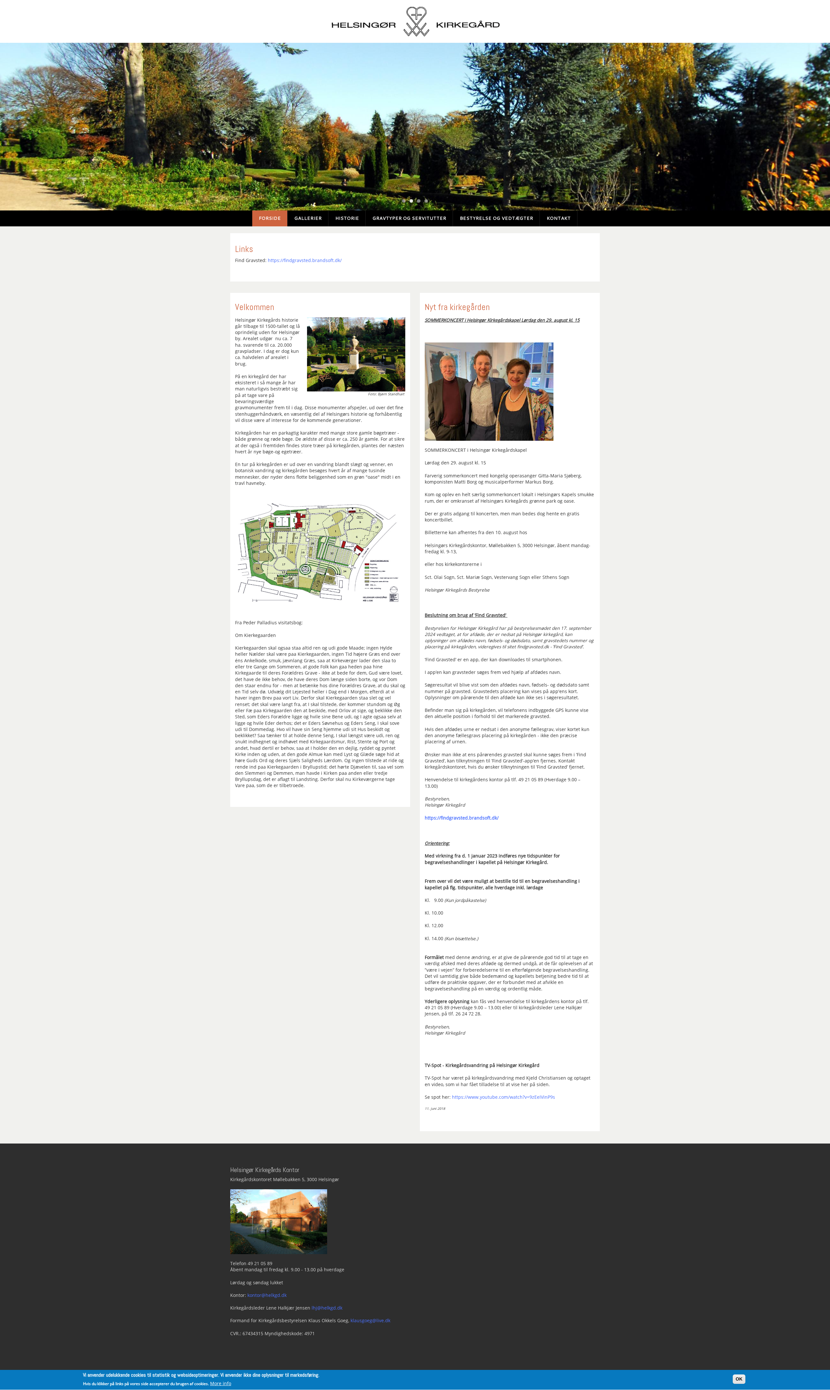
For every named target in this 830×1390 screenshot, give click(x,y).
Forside (270, 218)
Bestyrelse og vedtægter (496, 218)
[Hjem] (415, 21)
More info (220, 1383)
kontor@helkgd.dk (267, 1295)
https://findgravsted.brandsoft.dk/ (305, 260)
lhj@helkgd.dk (327, 1308)
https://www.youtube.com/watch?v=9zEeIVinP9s (503, 1097)
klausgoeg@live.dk (370, 1321)
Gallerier (308, 218)
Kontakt (559, 218)
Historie (347, 218)
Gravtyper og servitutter (409, 218)
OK (739, 1379)
